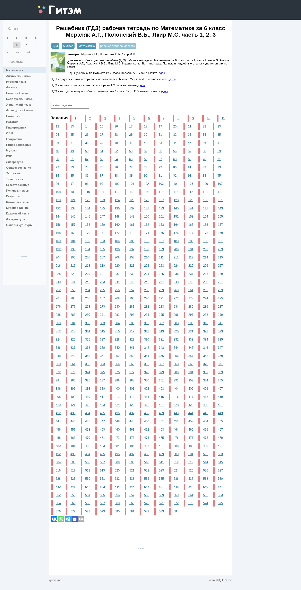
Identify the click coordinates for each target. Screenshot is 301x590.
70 (204, 159)
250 (205, 282)
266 (87, 298)
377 (131, 372)
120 (58, 200)
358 (205, 356)
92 (175, 175)
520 (117, 470)
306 (146, 323)
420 (58, 405)
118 (205, 192)
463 (161, 429)
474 (146, 437)
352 (117, 356)
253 (72, 290)
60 (57, 159)
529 (72, 478)
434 (87, 413)
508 (117, 462)
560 (176, 495)
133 (72, 208)
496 (117, 454)
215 (220, 257)
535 (161, 478)
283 (161, 306)
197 (131, 249)
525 (190, 470)
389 (131, 380)
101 (131, 183)
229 (72, 273)
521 (131, 470)
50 (86, 151)
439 (161, 413)
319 (161, 331)
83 (219, 167)
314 (87, 331)
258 (146, 290)
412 (117, 396)
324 (58, 339)
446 (87, 421)
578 (87, 511)
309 (190, 323)
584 (176, 511)
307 (161, 323)
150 (146, 216)
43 (160, 142)
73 (72, 167)
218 (87, 265)
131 (220, 200)
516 (58, 470)
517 (72, 470)
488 (176, 446)
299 (220, 314)
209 (131, 257)
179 (220, 233)
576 (58, 511)
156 (58, 224)
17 (130, 126)
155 (220, 216)
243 (102, 282)
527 (220, 470)
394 (205, 380)
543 (102, 486)
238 (205, 273)
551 (220, 486)
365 (131, 364)
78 (145, 167)
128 (176, 200)
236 (176, 273)
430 (205, 405)
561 (190, 495)
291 (102, 314)
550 (205, 486)
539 (220, 478)
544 (117, 486)
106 (205, 183)
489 (190, 446)
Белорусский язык (19, 98)
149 (131, 216)
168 (58, 233)
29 (130, 134)
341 (131, 347)
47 (219, 142)
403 (161, 388)
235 (161, 273)
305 (131, 323)
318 (146, 331)
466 (205, 429)
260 (176, 290)
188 (176, 241)
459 (102, 429)
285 (190, 306)
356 (176, 356)
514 (205, 462)
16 (116, 126)
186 (146, 241)
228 (58, 273)
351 (102, 356)
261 (190, 290)
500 (176, 454)
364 (117, 364)
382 (205, 372)
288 (58, 314)
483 (102, 446)
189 (190, 241)
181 (72, 241)
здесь (162, 72)
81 (189, 167)
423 (102, 405)
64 (116, 159)
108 (58, 192)
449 (131, 421)
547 (161, 486)
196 (117, 249)
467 (220, 429)
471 (102, 437)
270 (146, 298)
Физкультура (15, 219)
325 (72, 339)
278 (87, 306)
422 (87, 405)
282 (146, 306)
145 (72, 216)
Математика (14, 70)
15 (101, 126)
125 (131, 200)
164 (176, 224)
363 (102, 364)
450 (146, 421)
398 (87, 388)
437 (131, 413)
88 (116, 175)
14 (86, 126)
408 (58, 396)
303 (102, 323)
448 (117, 421)
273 (190, 298)
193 (72, 249)
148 (117, 216)
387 (102, 380)
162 (146, 224)
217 (72, 265)
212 (176, 257)
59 (219, 151)
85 (72, 175)
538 (205, 478)
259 (161, 290)
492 (58, 454)
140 (176, 208)
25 (72, 134)
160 (117, 224)
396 (58, 388)
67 (160, 159)
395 (220, 380)
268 (117, 298)
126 (146, 200)
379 (161, 372)
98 (86, 183)
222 (146, 265)
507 (102, 462)
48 (57, 151)
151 (161, 216)
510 (146, 462)
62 (86, 159)
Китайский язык (17, 202)
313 (72, 331)
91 (160, 175)
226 (205, 265)
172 (117, 233)
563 (220, 495)
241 (72, 282)
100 (116, 183)
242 (87, 282)
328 (117, 339)
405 (190, 388)
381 (190, 372)
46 (204, 142)
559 (161, 495)
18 (145, 126)
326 (87, 339)
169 (72, 233)
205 (72, 257)
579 (102, 511)
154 (205, 216)
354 (146, 356)
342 (146, 347)
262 (205, 290)
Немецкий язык (17, 93)
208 (117, 257)
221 (131, 265)
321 (190, 331)
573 (190, 503)
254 (87, 290)
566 (87, 503)
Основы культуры (19, 225)
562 (205, 495)
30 (145, 134)
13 (72, 126)
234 (146, 273)
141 (190, 208)
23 (219, 126)
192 (58, 249)
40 (116, 142)
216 (58, 265)
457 (72, 429)
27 (101, 134)
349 (72, 356)
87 (101, 175)
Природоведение (18, 144)
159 (102, 224)
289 (72, 314)
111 (102, 192)
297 (190, 314)
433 (72, 413)
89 (130, 175)
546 (146, 486)
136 (117, 208)
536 (176, 478)
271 (161, 298)
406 (205, 388)
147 (102, 216)
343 (161, 347)
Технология (14, 179)
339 (102, 347)
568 (117, 503)
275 (220, 298)
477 (190, 437)
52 (116, 151)
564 (58, 503)
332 (176, 339)
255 (102, 290)
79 (160, 167)
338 (87, 347)
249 (190, 282)
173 (131, 233)
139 (161, 208)
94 (204, 175)
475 (161, 437)
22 (204, 126)
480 (58, 446)
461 (131, 429)
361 (72, 364)
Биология (13, 116)
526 (205, 470)
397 (72, 388)
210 (146, 257)
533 (131, 478)
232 (117, 273)
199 (161, 249)
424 (117, 405)
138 (146, 208)
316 (117, 331)
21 (189, 126)
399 (102, 388)
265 (72, 298)
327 (102, 339)
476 (176, 437)
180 (58, 241)
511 (161, 462)
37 (72, 142)
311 (220, 323)
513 (190, 462)
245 (131, 282)
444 (58, 421)
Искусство (13, 196)
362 (87, 364)
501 (190, 454)
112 (117, 192)
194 (87, 249)
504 (58, 462)
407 (220, 388)
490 (205, 446)
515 (220, 462)
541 (72, 486)
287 (220, 306)
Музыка (11, 150)
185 (131, 241)
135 (102, 208)
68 (175, 159)
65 (130, 159)
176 (176, 233)
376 (117, 372)
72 (57, 167)
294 (146, 314)
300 (58, 323)
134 (87, 208)
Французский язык (19, 110)
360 (58, 364)
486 (146, 446)
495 (102, 454)
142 (205, 208)
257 (131, 290)
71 (219, 159)
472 (117, 437)
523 (161, 470)
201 (190, 249)
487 (161, 446)
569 (131, 503)
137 (131, 208)
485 (131, 446)
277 (72, 306)
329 (131, 339)
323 (220, 331)
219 (102, 265)
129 (190, 200)
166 (205, 224)
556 (117, 495)
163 (161, 224)
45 (189, 142)
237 (190, 273)
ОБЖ (9, 133)
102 (146, 183)
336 (58, 347)
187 (161, 241)
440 (176, 413)
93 (189, 175)
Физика (11, 87)
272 (176, 298)
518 (87, 470)
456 (58, 429)
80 (175, 167)
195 (102, 249)
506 (87, 462)
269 (131, 298)
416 (176, 396)
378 (146, 372)
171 (102, 233)
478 (205, 437)
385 (72, 380)
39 (101, 142)
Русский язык (16, 81)
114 (146, 192)
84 (57, 175)
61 (72, 159)
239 (220, 273)
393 (190, 380)
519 (102, 470)
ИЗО (9, 156)
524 (176, 470)
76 (116, 167)
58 (204, 151)
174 (146, 233)
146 (87, 216)
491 (220, 446)
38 (86, 142)
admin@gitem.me (220, 580)
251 (220, 282)
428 (176, 405)
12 (57, 126)
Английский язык (18, 76)
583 (161, 511)
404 (176, 388)
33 (189, 134)
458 (87, 429)
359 (220, 356)
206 (87, 257)
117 (190, 192)
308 (176, 323)
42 (145, 142)
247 (161, 282)
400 (117, 388)
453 (190, 421)
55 (160, 151)
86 (86, 175)
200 (176, 249)
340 (117, 347)
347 (220, 347)
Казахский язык (17, 213)
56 (175, 151)
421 (72, 405)
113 (131, 192)
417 (190, 396)
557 (131, 495)
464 (176, 429)
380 (176, 372)
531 (102, 478)
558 (146, 495)
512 (176, 462)
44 (175, 142)
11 (28, 51)
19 (160, 126)
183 (102, 241)
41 (130, 142)
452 (176, 421)
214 (205, 257)
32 (175, 134)
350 (87, 356)
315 (102, 331)
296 (176, 314)
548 (176, 486)
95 (219, 175)
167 (220, 224)
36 (57, 142)
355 (161, 356)
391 (161, 380)
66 (145, 159)
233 (131, 273)
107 (220, 183)
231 (102, 273)
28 (116, 134)
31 (160, 134)
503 (220, 454)
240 (58, 282)
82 (204, 167)
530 (87, 478)
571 (161, 503)
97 (72, 183)
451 (161, 421)
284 (176, 306)
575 (220, 503)
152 (176, 216)
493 (72, 454)
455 (220, 421)
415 (161, 396)
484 (117, 446)
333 (190, 339)
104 (175, 183)
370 (205, 364)
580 (117, 511)
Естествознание (17, 184)
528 (58, 478)
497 (131, 454)
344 (176, 347)
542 (87, 486)
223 (161, 265)
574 (205, 503)
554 (87, 495)
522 (146, 470)
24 (57, 134)
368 (176, 364)
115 (161, 192)
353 (131, 356)
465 (190, 429)
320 (176, 331)
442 (205, 413)
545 (131, 486)
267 (102, 298)
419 (220, 396)
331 (161, 339)
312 (58, 331)
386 (87, 380)
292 (117, 314)
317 (131, 331)
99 (101, 183)
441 (190, 413)
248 (176, 282)
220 (117, 265)
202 (205, 249)
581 (131, 511)
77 (130, 167)
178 (205, 233)
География (14, 139)
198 (146, 249)
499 (161, 454)
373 (72, 372)
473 (131, 437)
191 (220, 241)
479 (220, 437)
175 (161, 233)
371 (220, 364)
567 (102, 503)
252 (58, 290)
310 (205, 323)
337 (72, 347)
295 (161, 314)
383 (220, 372)
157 (72, 224)
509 (131, 462)
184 (117, 241)
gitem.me (48, 7)
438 (146, 413)
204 (58, 257)
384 (58, 380)
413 (131, 396)
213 (190, 257)
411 (102, 396)
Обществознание (18, 167)
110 (87, 192)
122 (87, 200)
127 (161, 200)
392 (176, 380)
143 (220, 208)
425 (131, 405)
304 (117, 323)
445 (72, 421)
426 (146, 405)
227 (220, 265)
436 (117, 413)
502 (205, 454)
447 (102, 421)
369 (190, 364)
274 (205, 298)
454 (205, 421)
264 (58, 298)
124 (117, 200)
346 (205, 347)
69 (189, 159)
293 (131, 314)
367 (161, 364)
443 (220, 413)
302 (87, 323)
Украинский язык (18, 104)
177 (190, 233)
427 (161, 405)
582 (146, 511)
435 (102, 413)
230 (87, 273)
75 (101, 167)
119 (219, 192)
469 (72, 437)
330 (146, 339)
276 (58, 306)
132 (58, 208)
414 (146, 396)
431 (220, 405)
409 (72, 396)
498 (146, 454)
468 (58, 437)
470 (87, 437)
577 (72, 511)
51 (101, 151)
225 (190, 265)
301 (72, 323)
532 (117, 478)
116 (175, 192)
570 (146, 503)
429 (190, 405)
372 (58, 372)
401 (131, 388)
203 (220, 249)
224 (176, 265)
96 (57, 183)
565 (72, 503)
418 (205, 396)
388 (117, 380)
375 (102, 372)
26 (86, 134)
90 (145, 175)
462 (146, 429)
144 (58, 216)
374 (87, 372)
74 (86, 167)
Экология (13, 173)
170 (87, 233)
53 (130, 151)
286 (205, 306)
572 (176, 503)
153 (190, 216)
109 (72, 192)
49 (72, 151)
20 (175, 126)
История (12, 121)
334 (205, 339)
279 (102, 306)
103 (161, 183)
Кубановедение (17, 207)
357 (190, 356)
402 (146, 388)
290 (87, 314)
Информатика (16, 127)
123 (102, 200)
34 (204, 134)
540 (58, 486)
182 (87, 241)
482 (87, 446)
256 (117, 290)
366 (146, 364)
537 (190, 478)
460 (117, 429)
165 (190, 224)
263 (220, 290)
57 (189, 151)
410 (87, 396)
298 (205, 314)
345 (190, 347)
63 (101, 159)
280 (117, 306)
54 (145, 151)
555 (102, 495)
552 (58, 495)
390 (146, 380)
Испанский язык (17, 190)
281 (131, 306)
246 (146, 282)
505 (72, 462)
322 (205, 331)
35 (219, 134)
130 (205, 200)
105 (190, 183)
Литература (14, 162)
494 (87, 454)
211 (161, 257)
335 (220, 339)
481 (72, 446)
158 (87, 224)
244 (117, 282)
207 (102, 257)
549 (190, 486)
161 (131, 224)
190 (205, 241)
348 (58, 356)
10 (17, 51)
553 (72, 495)
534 (146, 478)
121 (72, 200)
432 (58, 413)
